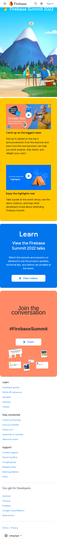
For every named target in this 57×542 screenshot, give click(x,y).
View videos (30, 278)
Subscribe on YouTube (12, 434)
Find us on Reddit (10, 424)
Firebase (6, 505)
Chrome (6, 500)
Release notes (9, 467)
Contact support (10, 452)
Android (6, 496)
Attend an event (10, 439)
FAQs (5, 476)
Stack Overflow (9, 457)
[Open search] (36, 3)
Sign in (50, 3)
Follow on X (7, 429)
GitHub (5, 406)
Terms (5, 528)
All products (8, 515)
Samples (6, 397)
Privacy (14, 528)
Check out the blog (11, 420)
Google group (9, 462)
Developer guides (10, 387)
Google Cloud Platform (13, 510)
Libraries (6, 402)
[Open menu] (5, 3)
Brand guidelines (10, 471)
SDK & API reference (12, 392)
